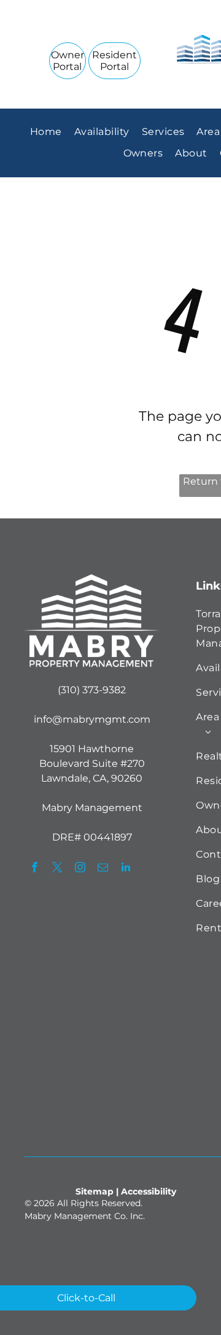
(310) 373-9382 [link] (92, 690)
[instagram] (80, 868)
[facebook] (35, 868)
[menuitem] (46, 131)
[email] (103, 868)
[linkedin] (125, 868)
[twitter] (57, 868)
